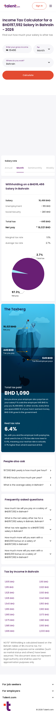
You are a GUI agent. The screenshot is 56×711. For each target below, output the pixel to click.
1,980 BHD (44, 620)
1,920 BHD (44, 587)
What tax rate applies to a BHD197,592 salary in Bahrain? (24, 529)
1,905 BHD (9, 581)
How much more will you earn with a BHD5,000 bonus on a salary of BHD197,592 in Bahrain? (24, 554)
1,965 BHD (9, 614)
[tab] (8, 169)
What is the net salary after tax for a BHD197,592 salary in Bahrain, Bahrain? (24, 520)
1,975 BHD (9, 620)
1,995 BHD (9, 631)
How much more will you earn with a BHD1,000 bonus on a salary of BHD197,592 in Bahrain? (24, 541)
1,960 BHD (44, 609)
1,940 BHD (44, 598)
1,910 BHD (43, 581)
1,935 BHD (9, 598)
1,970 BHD (44, 614)
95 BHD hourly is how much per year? (23, 477)
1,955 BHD (9, 609)
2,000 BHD (44, 631)
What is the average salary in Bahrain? (23, 484)
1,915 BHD (9, 587)
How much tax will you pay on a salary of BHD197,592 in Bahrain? (26, 510)
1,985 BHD (9, 625)
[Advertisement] (28, 125)
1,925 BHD (9, 592)
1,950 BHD (44, 603)
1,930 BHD (44, 592)
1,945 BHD (9, 603)
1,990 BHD (44, 625)
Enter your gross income (17, 47)
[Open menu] (50, 6)
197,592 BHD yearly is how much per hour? (25, 470)
